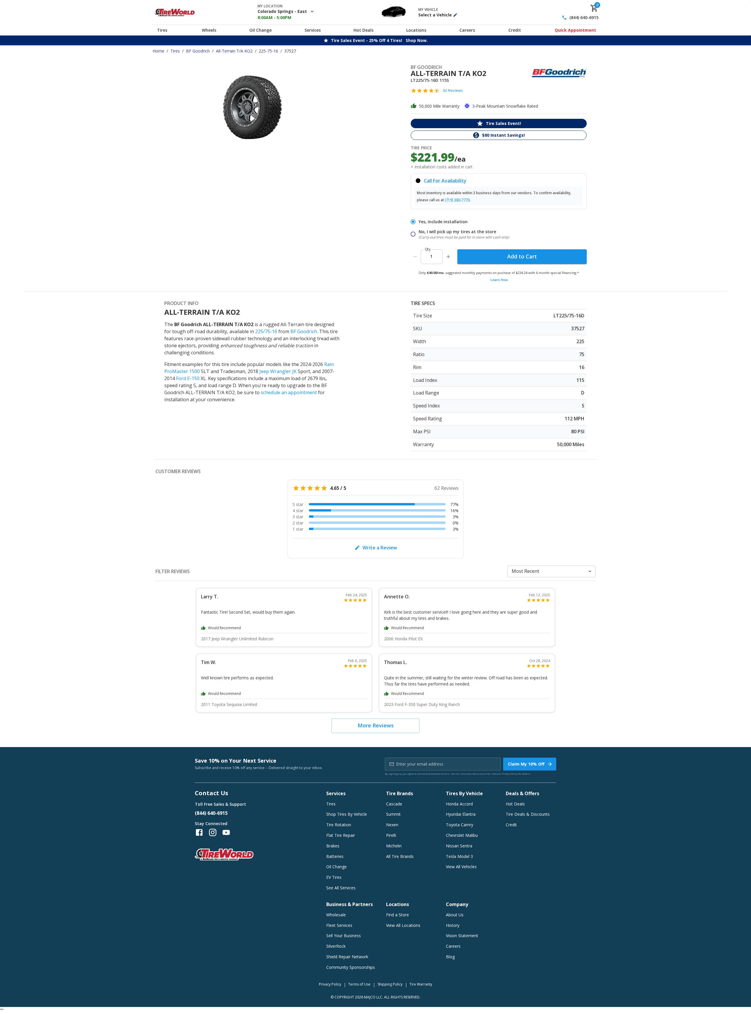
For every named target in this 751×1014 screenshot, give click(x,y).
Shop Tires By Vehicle (346, 814)
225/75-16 (266, 331)
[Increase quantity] (448, 256)
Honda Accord (459, 804)
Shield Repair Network (347, 956)
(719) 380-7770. (458, 199)
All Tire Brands (400, 856)
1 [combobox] (431, 256)
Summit (393, 814)
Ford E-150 (187, 378)
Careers (467, 30)
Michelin (394, 846)
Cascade (394, 804)
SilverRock (336, 946)
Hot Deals (363, 30)
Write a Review (380, 547)
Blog (450, 956)
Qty (428, 249)
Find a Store (397, 914)
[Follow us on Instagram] (212, 832)
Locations (416, 30)
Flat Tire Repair (340, 835)
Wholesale (336, 914)
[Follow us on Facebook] (199, 832)
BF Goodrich (198, 51)
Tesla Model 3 (459, 856)
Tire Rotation (338, 824)
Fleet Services (339, 925)
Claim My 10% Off (526, 764)
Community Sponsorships (350, 967)
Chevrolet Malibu (462, 835)
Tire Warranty (421, 984)
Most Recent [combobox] (525, 571)
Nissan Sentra (459, 846)
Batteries (335, 856)
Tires (162, 30)
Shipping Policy (390, 984)
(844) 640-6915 (583, 18)
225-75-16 (268, 51)
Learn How (499, 279)
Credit (514, 30)
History (452, 925)
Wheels (209, 30)
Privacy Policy (510, 773)
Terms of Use (359, 984)
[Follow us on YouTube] (226, 832)
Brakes (332, 846)
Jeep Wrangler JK (278, 371)
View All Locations (403, 925)
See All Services (341, 888)
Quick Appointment (575, 30)
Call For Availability (445, 180)
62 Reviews (453, 90)
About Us (455, 914)
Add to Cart (522, 256)
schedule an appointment (289, 392)
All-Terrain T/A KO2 (234, 51)
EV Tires (333, 877)
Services (313, 30)
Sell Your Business (343, 935)
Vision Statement (462, 935)
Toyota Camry (459, 824)
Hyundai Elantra (461, 814)
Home (158, 51)
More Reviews (376, 725)
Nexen (392, 824)
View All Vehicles (461, 866)
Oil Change (260, 30)
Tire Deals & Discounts (528, 814)
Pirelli (391, 835)
